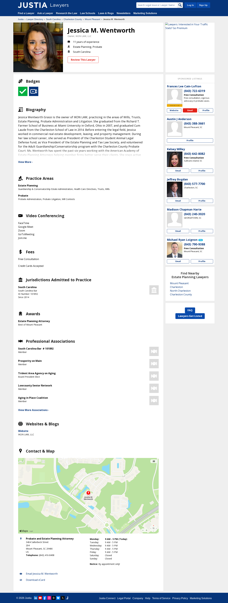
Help (147, 598)
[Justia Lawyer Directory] (32, 5)
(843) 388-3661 (194, 123)
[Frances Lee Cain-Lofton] (174, 96)
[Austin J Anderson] (174, 129)
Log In (190, 5)
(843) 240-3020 (194, 214)
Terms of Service (161, 598)
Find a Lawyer (26, 13)
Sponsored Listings (190, 78)
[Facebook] (45, 598)
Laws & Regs (106, 13)
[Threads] (54, 598)
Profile (206, 110)
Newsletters (123, 13)
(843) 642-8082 (194, 154)
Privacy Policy (180, 598)
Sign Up (203, 5)
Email (190, 110)
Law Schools (87, 13)
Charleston (176, 287)
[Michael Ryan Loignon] (174, 250)
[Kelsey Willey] (174, 159)
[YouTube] (40, 598)
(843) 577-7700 (194, 184)
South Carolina (53, 19)
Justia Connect (107, 598)
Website (23, 431)
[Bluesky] (58, 598)
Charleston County (73, 19)
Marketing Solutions (145, 13)
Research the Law (66, 13)
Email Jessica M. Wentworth (42, 573)
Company (137, 598)
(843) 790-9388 (194, 244)
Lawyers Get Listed (190, 316)
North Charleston (180, 290)
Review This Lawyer (83, 59)
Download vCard (35, 580)
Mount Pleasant (92, 19)
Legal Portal (124, 598)
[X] (63, 598)
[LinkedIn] (36, 598)
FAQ (190, 310)
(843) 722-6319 (194, 91)
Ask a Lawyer (45, 13)
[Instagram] (49, 598)
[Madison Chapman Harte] (174, 219)
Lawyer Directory (35, 19)
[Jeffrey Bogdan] (174, 189)
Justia (21, 19)
